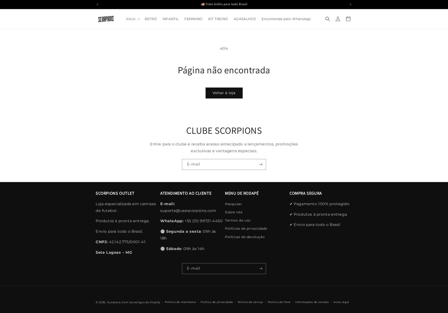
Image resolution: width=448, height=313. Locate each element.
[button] (132, 19)
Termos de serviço (250, 302)
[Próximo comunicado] (351, 4)
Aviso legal (341, 302)
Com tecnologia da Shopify (141, 302)
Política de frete (279, 302)
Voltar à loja (224, 93)
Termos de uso (238, 220)
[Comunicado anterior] (97, 4)
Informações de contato (312, 302)
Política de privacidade (217, 302)
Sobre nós (233, 212)
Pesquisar (233, 204)
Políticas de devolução (245, 237)
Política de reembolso (180, 302)
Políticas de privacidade (246, 228)
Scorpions (114, 302)
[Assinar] (261, 164)
